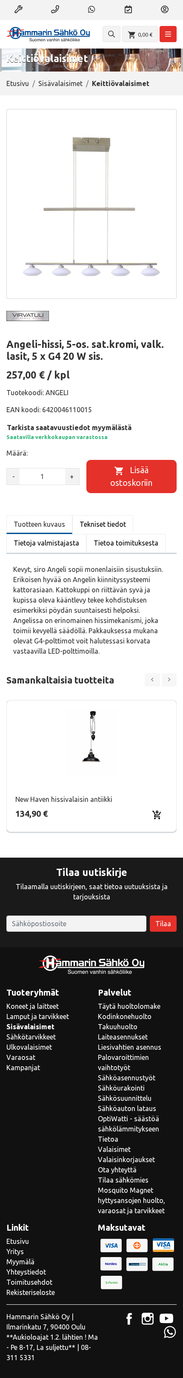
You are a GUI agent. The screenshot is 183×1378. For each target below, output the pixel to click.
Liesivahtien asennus (129, 1047)
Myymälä (20, 1262)
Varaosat (20, 1057)
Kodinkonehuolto (125, 1016)
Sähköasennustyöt (126, 1078)
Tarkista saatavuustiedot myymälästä (69, 427)
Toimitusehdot (29, 1282)
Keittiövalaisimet (120, 83)
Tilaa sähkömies (123, 1180)
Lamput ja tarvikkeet (37, 1016)
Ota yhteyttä (117, 1170)
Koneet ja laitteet (32, 1006)
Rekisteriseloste (30, 1292)
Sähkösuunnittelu (125, 1098)
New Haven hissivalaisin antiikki (63, 799)
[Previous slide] (152, 679)
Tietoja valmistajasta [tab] (46, 543)
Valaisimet (114, 1149)
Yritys (15, 1251)
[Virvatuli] (27, 316)
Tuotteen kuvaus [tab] (39, 524)
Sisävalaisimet (60, 83)
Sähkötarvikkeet (31, 1037)
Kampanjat (23, 1067)
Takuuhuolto (117, 1027)
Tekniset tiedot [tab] (103, 524)
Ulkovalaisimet (29, 1047)
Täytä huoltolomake (129, 1006)
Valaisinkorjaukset (126, 1159)
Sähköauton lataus (127, 1108)
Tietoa (108, 1139)
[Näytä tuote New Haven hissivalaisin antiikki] (91, 743)
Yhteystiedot (26, 1272)
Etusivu (17, 83)
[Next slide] (169, 679)
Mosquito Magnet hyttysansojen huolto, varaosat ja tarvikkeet (131, 1200)
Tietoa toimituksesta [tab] (126, 543)
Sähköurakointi (121, 1088)
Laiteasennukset (123, 1037)
